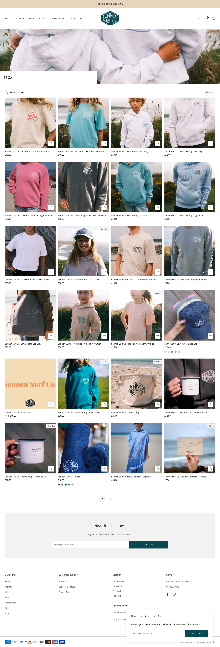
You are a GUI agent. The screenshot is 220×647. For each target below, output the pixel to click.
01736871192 (172, 586)
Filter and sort (17, 92)
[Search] (213, 18)
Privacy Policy (65, 592)
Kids (41, 18)
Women (19, 18)
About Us (63, 581)
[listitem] (110, 4)
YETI (82, 18)
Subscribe (197, 633)
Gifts (72, 18)
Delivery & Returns (67, 586)
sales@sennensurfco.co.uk (178, 581)
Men (31, 18)
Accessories (56, 18)
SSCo (8, 18)
